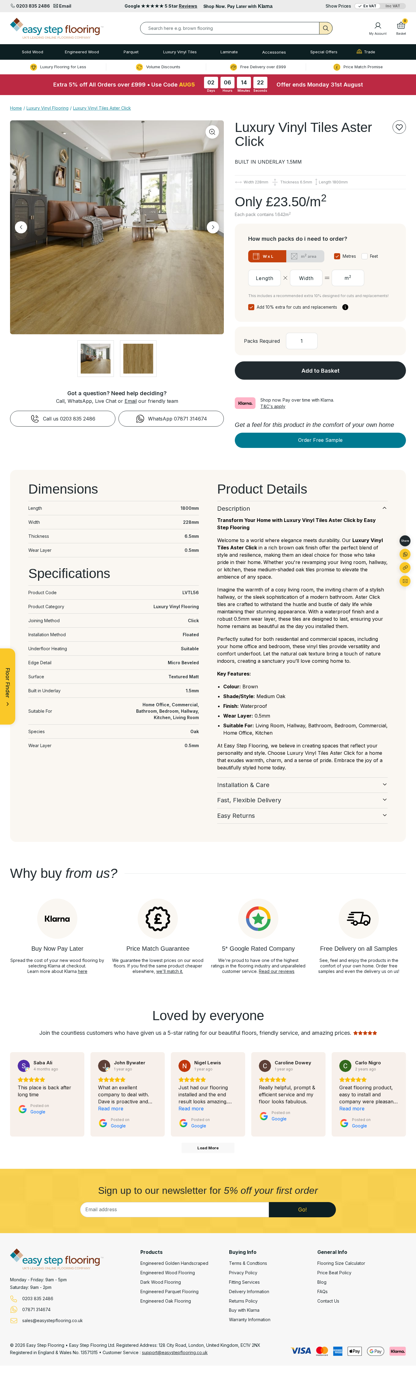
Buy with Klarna (244, 1310)
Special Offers (323, 51)
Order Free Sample (320, 440)
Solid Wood (32, 51)
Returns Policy (243, 1301)
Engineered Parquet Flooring (169, 1291)
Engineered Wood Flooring (167, 1272)
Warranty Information (249, 1319)
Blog (321, 1282)
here (82, 971)
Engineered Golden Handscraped (174, 1263)
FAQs (322, 1291)
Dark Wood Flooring (160, 1282)
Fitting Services (244, 1282)
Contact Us (328, 1301)
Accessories (274, 52)
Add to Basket (320, 370)
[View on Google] (24, 1066)
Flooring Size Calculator (341, 1263)
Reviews (188, 6)
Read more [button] (110, 1108)
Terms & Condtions (248, 1263)
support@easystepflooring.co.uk (175, 1352)
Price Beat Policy (334, 1272)
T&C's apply (272, 406)
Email (131, 401)
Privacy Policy (243, 1272)
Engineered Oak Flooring (165, 1301)
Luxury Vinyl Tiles (180, 51)
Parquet (131, 51)
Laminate (229, 51)
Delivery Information (249, 1291)
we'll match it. (169, 971)
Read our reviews (276, 971)
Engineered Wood (82, 51)
